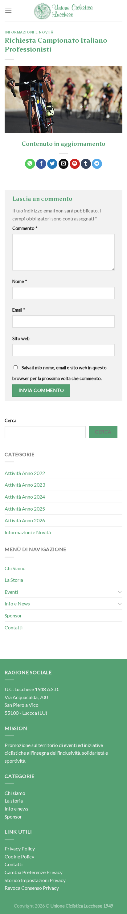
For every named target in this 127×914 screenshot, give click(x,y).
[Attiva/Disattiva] (119, 591)
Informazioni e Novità (29, 32)
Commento (25, 228)
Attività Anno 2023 (25, 485)
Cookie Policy (19, 856)
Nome (19, 281)
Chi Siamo (15, 568)
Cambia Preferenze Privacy (34, 872)
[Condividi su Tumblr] (86, 164)
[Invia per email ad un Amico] (64, 164)
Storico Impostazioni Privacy (35, 880)
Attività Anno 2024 (25, 497)
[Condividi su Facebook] (41, 164)
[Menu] (8, 10)
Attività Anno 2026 (25, 520)
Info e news (16, 808)
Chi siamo (15, 793)
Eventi (11, 592)
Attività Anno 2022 (25, 473)
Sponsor (13, 615)
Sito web (21, 338)
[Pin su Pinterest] (75, 164)
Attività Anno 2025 (25, 508)
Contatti (14, 627)
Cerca (10, 420)
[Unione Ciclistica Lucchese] (63, 11)
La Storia (14, 580)
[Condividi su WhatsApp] (30, 164)
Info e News (17, 603)
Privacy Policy (20, 848)
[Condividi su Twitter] (52, 164)
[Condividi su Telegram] (97, 164)
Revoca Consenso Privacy (32, 888)
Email (18, 310)
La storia (14, 800)
